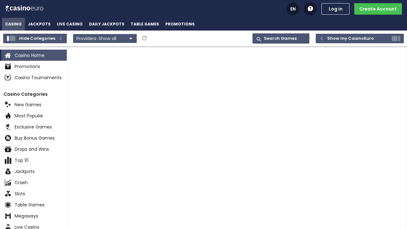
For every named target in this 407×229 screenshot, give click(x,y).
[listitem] (13, 24)
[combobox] (105, 38)
